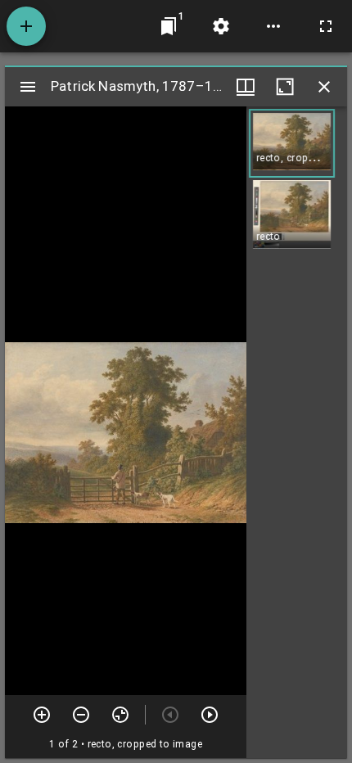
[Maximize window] (285, 86)
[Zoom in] (41, 714)
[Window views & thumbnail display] (245, 86)
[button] (292, 143)
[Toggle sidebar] (27, 86)
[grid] (296, 432)
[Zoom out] (81, 714)
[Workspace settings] (221, 26)
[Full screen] (325, 26)
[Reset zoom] (120, 714)
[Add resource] (26, 26)
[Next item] (209, 714)
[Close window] (324, 86)
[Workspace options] (273, 26)
